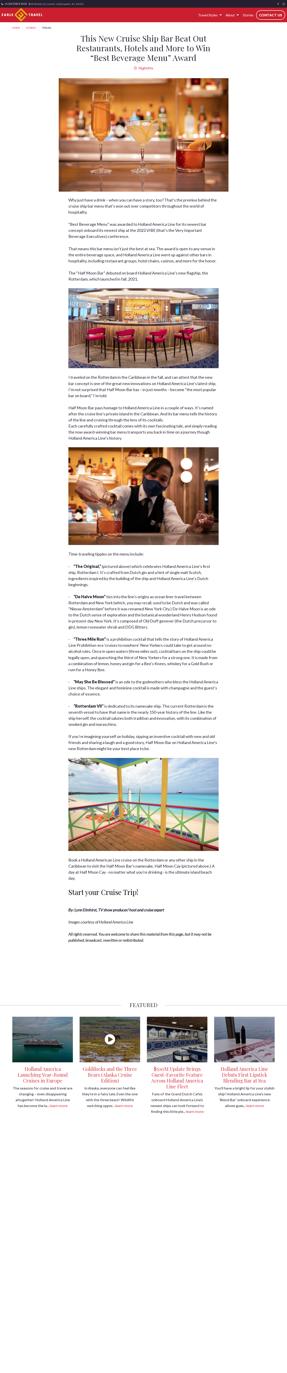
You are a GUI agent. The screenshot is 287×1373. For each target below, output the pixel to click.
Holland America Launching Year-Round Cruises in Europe (42, 1075)
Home (16, 27)
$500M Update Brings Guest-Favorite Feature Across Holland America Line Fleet (177, 1078)
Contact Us (270, 15)
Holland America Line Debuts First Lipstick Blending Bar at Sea (244, 1075)
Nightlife (145, 68)
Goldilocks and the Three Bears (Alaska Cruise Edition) (110, 1075)
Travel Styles (208, 15)
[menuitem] (209, 15)
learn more (58, 1105)
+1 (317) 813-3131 (15, 3)
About (230, 15)
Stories (248, 15)
